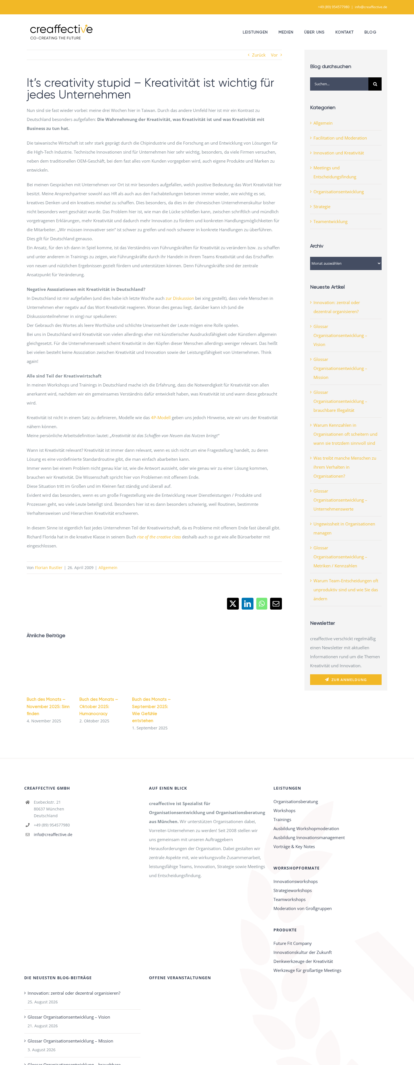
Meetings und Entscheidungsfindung (334, 172)
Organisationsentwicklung (338, 191)
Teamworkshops (289, 899)
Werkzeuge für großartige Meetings (307, 970)
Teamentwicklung (330, 221)
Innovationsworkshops (295, 881)
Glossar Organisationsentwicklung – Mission (340, 368)
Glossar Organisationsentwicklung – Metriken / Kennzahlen (340, 557)
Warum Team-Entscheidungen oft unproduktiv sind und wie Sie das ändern (345, 589)
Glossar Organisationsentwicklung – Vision (340, 335)
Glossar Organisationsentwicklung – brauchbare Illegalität (340, 401)
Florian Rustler (49, 567)
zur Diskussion (180, 298)
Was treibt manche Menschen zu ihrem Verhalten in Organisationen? (344, 467)
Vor (274, 55)
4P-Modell (161, 417)
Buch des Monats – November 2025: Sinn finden (48, 706)
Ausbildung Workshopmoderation (306, 828)
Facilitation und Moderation (340, 138)
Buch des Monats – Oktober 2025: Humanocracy (98, 706)
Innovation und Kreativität (338, 153)
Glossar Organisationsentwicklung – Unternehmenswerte (340, 500)
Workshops (284, 810)
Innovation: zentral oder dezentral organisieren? (74, 993)
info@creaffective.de (371, 7)
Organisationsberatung (295, 801)
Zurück (259, 55)
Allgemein (108, 567)
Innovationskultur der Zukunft (302, 952)
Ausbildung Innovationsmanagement (309, 837)
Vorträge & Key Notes (294, 846)
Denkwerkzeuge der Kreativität (303, 961)
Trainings (282, 819)
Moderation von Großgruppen (302, 908)
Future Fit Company (292, 943)
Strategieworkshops (292, 890)
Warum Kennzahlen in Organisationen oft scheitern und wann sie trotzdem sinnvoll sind (345, 434)
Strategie (321, 206)
